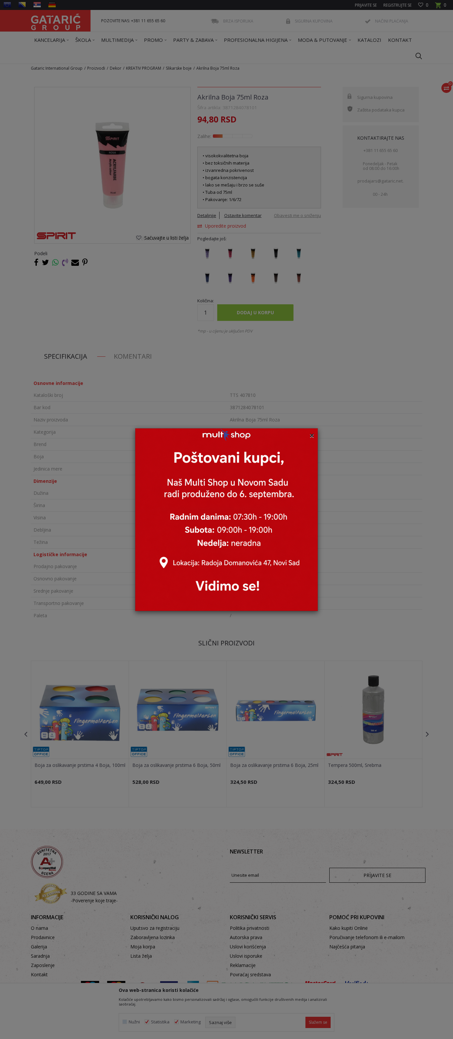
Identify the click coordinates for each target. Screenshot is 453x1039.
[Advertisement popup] (226, 519)
